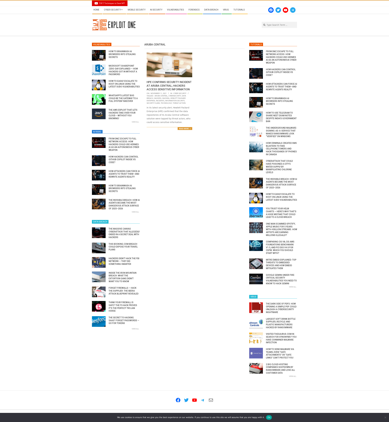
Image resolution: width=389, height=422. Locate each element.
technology (166, 103)
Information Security (175, 100)
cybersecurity (175, 96)
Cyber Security (179, 93)
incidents (160, 100)
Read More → (185, 128)
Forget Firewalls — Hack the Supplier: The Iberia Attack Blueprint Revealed (123, 291)
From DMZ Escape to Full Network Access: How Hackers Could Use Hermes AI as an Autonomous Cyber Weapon (124, 144)
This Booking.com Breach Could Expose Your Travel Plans (123, 247)
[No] (385, 417)
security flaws (153, 103)
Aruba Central (161, 96)
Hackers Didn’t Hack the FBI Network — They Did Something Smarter (124, 261)
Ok (269, 417)
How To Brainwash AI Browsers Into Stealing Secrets (122, 54)
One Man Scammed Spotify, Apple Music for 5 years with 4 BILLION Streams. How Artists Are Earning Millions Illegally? (281, 229)
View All (135, 122)
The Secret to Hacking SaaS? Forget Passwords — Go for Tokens (124, 320)
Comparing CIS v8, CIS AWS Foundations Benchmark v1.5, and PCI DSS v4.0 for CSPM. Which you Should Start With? (280, 247)
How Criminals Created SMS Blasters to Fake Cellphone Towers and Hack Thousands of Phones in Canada (281, 149)
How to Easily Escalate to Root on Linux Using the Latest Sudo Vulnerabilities (124, 84)
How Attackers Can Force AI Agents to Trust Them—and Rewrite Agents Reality (124, 174)
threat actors (179, 103)
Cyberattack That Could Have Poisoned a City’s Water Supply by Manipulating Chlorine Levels (279, 167)
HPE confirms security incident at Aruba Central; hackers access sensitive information (169, 85)
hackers (157, 98)
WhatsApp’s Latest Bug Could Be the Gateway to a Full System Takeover (123, 98)
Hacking (165, 98)
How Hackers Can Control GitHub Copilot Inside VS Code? (123, 160)
